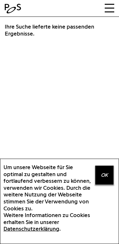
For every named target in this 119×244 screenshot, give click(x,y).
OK (104, 175)
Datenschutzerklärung (31, 228)
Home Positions (14, 8)
